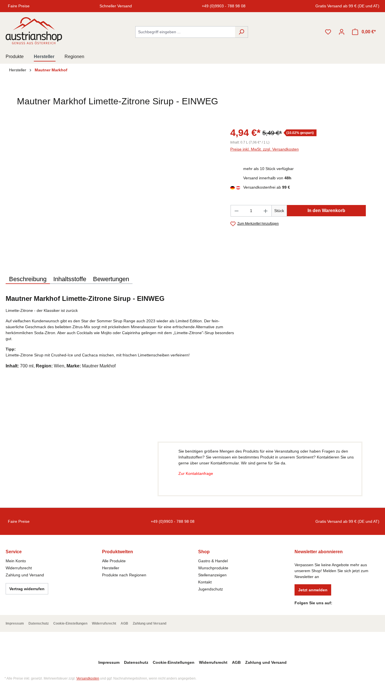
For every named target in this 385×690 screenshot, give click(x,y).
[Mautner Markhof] (353, 104)
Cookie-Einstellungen (70, 623)
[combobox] (185, 32)
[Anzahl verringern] (236, 211)
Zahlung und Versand (25, 575)
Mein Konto (16, 561)
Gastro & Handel (213, 561)
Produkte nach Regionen (124, 575)
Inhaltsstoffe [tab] (69, 279)
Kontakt (205, 582)
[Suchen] (241, 32)
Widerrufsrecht (19, 568)
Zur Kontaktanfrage (195, 473)
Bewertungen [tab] (111, 279)
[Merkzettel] (328, 32)
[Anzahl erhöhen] (266, 211)
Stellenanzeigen (212, 575)
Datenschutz (38, 623)
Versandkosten (87, 678)
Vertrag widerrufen (27, 589)
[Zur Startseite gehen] (34, 30)
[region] (112, 186)
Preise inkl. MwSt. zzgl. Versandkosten (264, 149)
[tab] (28, 279)
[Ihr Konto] (341, 32)
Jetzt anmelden (313, 590)
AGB (124, 623)
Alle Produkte (114, 561)
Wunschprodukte (213, 568)
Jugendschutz (210, 589)
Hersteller (110, 568)
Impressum (15, 623)
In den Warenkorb (326, 210)
